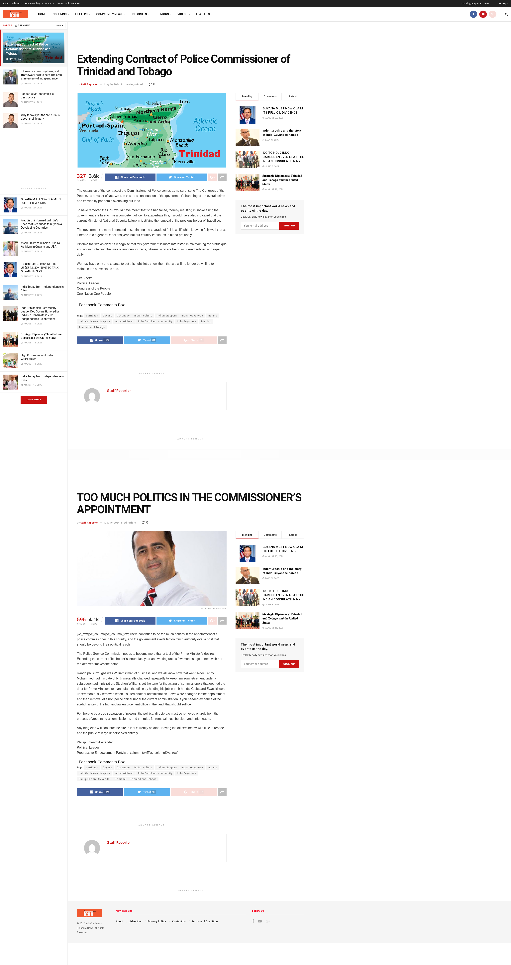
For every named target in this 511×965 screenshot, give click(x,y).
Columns (60, 14)
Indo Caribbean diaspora (94, 321)
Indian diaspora (167, 315)
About (6, 3)
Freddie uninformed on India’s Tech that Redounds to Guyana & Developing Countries (41, 224)
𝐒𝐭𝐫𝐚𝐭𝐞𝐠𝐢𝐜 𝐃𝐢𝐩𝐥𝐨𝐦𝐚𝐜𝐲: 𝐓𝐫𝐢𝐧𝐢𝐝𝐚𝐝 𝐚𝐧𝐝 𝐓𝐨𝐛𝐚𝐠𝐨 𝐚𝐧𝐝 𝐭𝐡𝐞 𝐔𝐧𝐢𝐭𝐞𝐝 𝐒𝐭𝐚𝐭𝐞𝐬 (282, 180)
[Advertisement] (34, 159)
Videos (182, 14)
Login (504, 3)
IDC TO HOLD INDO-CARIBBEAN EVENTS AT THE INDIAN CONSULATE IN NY (283, 157)
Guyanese (123, 315)
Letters (81, 14)
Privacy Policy (32, 3)
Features (203, 14)
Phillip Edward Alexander (95, 779)
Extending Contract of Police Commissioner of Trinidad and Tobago (28, 49)
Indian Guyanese (192, 315)
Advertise (17, 3)
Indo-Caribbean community (155, 321)
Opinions (162, 14)
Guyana (107, 315)
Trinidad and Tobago (92, 327)
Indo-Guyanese (186, 321)
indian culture (143, 315)
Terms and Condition (68, 3)
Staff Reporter (89, 84)
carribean (92, 315)
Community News (109, 14)
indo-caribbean (124, 321)
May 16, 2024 (111, 84)
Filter (58, 25)
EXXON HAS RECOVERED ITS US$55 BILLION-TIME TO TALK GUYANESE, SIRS (39, 268)
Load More (34, 399)
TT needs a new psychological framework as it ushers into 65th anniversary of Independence (41, 75)
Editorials (139, 14)
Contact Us (48, 3)
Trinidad (206, 321)
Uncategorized (133, 84)
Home (42, 14)
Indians (212, 315)
